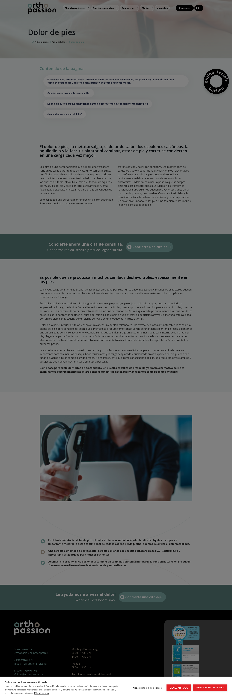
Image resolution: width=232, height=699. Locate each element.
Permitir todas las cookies (210, 688)
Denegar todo (179, 688)
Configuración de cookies (147, 688)
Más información (41, 693)
